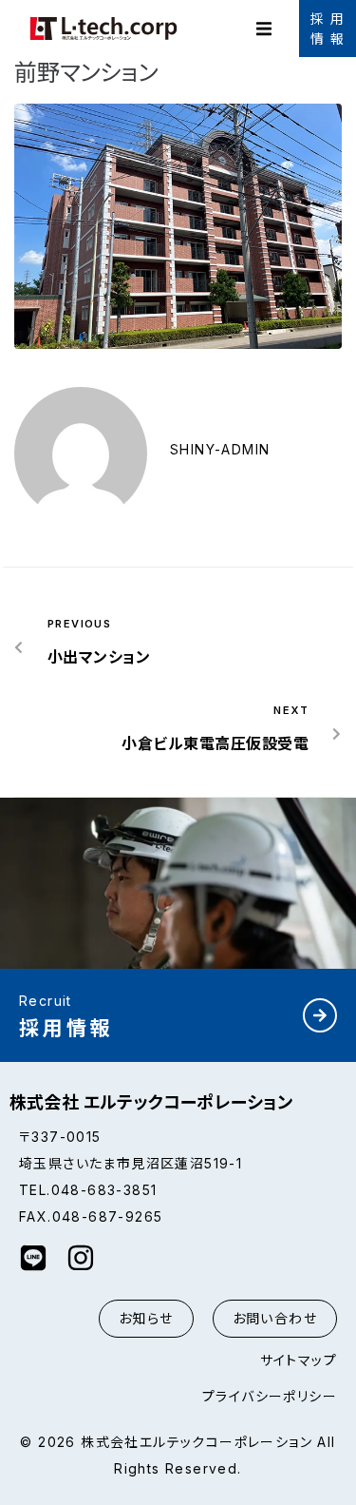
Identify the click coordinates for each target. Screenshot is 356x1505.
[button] (263, 29)
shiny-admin (220, 449)
